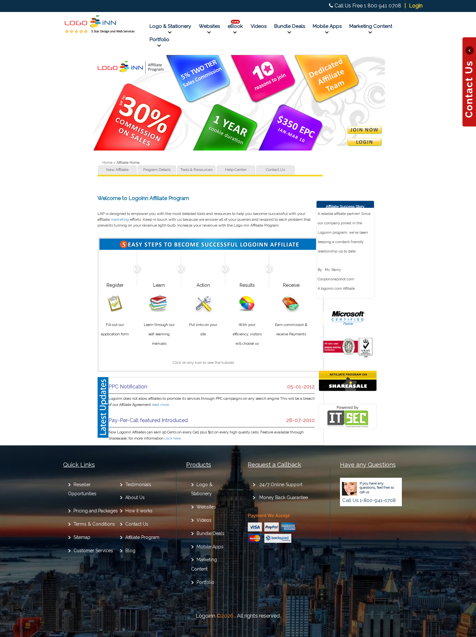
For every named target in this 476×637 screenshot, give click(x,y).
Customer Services (93, 550)
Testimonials (138, 484)
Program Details (157, 170)
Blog (130, 550)
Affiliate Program (142, 537)
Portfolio (159, 39)
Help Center (235, 170)
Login (416, 6)
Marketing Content (370, 26)
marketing (120, 219)
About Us (135, 497)
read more (160, 405)
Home (107, 163)
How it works (139, 510)
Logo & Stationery (170, 26)
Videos (258, 26)
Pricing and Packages (96, 510)
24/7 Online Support (280, 484)
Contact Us (275, 170)
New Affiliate (117, 170)
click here (172, 438)
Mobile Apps (327, 26)
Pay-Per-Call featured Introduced (148, 420)
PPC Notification (127, 387)
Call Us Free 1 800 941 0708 (367, 6)
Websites (209, 26)
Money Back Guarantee (283, 497)
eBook (235, 26)
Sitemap (82, 537)
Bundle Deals (289, 26)
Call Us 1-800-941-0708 (369, 500)
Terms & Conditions (94, 524)
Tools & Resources (196, 170)
